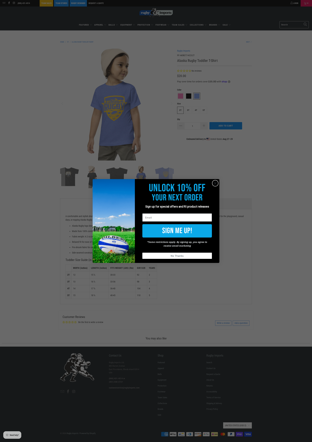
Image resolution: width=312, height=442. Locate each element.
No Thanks (177, 256)
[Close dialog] (215, 183)
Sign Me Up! (177, 230)
